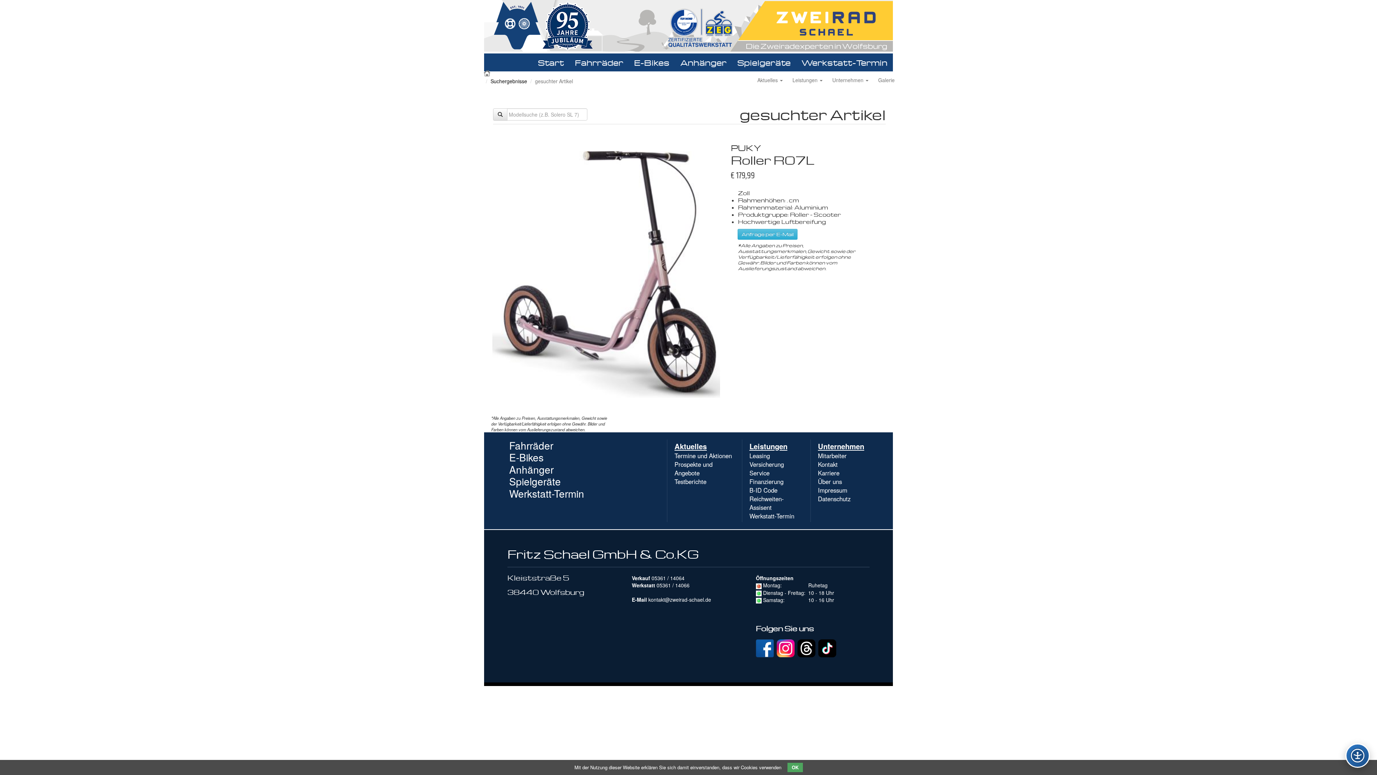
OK (795, 767)
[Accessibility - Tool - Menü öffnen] (1357, 755)
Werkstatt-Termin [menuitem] (771, 516)
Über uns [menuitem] (830, 481)
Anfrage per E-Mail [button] (768, 234)
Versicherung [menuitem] (766, 464)
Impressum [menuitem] (832, 490)
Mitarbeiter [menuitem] (832, 455)
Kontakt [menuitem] (828, 464)
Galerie (886, 80)
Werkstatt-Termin (844, 62)
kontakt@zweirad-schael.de (679, 599)
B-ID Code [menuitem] (763, 490)
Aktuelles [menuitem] (691, 446)
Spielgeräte (764, 62)
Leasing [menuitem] (759, 455)
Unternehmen (848, 80)
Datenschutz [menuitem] (834, 498)
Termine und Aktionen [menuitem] (703, 455)
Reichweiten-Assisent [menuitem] (766, 503)
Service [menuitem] (759, 473)
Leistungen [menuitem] (768, 446)
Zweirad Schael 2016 (487, 72)
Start (551, 62)
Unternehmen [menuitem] (841, 446)
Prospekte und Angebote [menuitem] (694, 468)
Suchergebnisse (509, 81)
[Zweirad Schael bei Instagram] (786, 647)
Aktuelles (768, 80)
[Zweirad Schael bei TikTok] (827, 647)
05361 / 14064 (668, 578)
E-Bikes (651, 62)
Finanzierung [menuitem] (766, 481)
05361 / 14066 (673, 585)
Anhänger (703, 62)
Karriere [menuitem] (828, 473)
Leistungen (805, 80)
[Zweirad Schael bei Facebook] (765, 647)
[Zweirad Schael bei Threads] (806, 647)
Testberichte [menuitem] (690, 481)
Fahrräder (599, 62)
